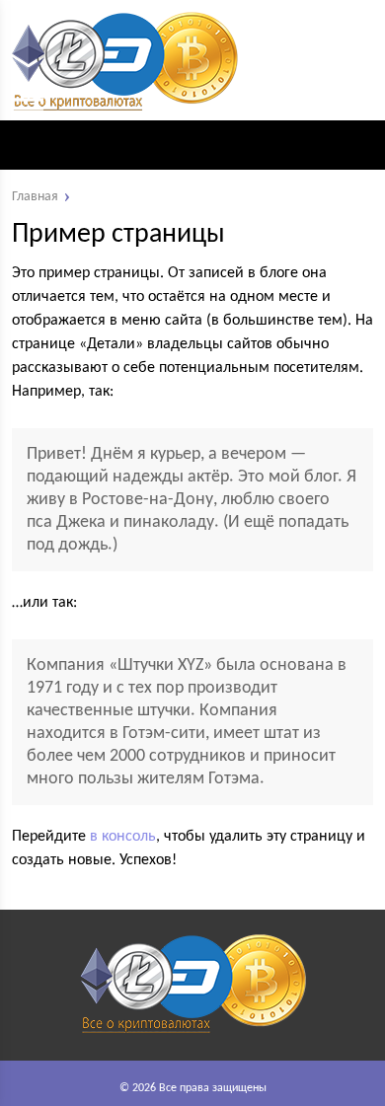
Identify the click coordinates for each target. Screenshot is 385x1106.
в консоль (123, 837)
